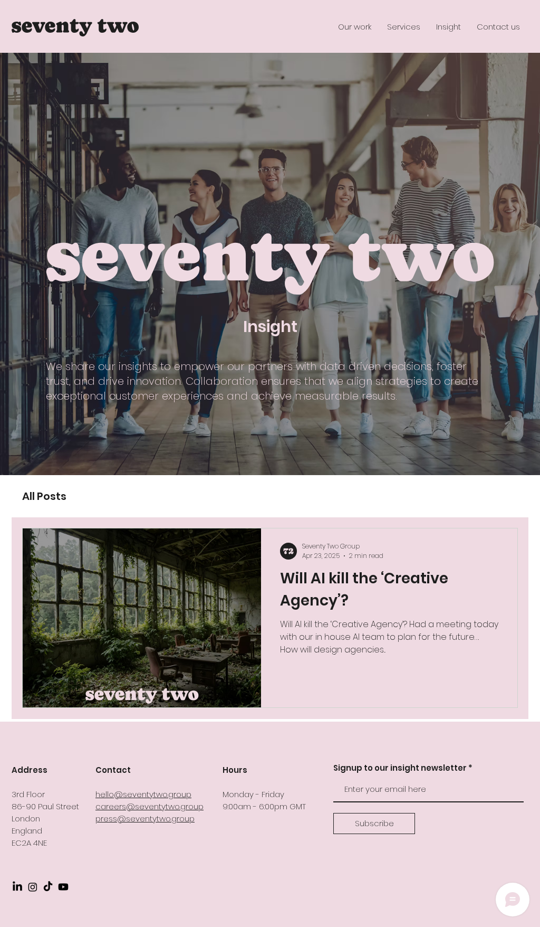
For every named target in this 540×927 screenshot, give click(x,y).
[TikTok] (48, 887)
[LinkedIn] (17, 887)
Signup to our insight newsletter (400, 768)
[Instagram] (32, 887)
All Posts (44, 496)
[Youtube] (63, 887)
